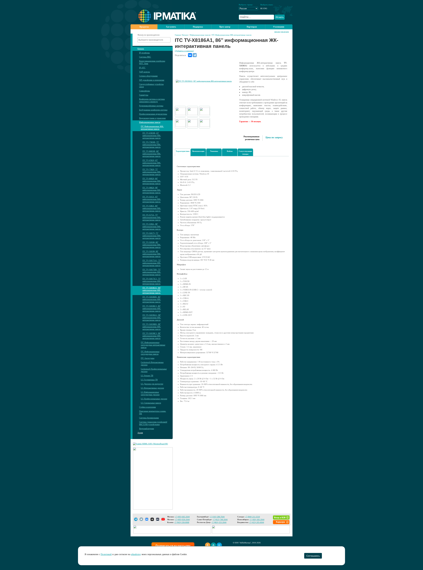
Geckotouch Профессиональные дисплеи (154, 370)
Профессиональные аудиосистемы (153, 114)
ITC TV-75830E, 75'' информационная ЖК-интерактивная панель (151, 144)
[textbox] (154, 40)
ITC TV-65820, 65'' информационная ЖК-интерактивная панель (151, 163)
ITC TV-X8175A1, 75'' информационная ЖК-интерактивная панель (151, 263)
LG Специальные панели (151, 403)
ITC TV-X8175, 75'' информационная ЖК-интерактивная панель (151, 235)
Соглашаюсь (313, 555)
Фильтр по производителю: (148, 35)
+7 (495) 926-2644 (182, 519)
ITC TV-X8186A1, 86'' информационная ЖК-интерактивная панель (151, 290)
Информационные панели (149, 122)
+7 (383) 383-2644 (257, 519)
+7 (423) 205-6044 (256, 522)
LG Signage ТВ (147, 375)
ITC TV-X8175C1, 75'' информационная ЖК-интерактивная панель (151, 281)
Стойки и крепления (147, 407)
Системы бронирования (149, 418)
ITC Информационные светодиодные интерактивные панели (153, 345)
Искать (280, 17)
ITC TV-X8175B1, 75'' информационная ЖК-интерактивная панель (151, 272)
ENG (265, 8)
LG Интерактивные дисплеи (152, 388)
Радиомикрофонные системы (151, 106)
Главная (178, 35)
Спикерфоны (144, 91)
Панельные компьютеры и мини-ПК (152, 412)
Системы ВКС (145, 57)
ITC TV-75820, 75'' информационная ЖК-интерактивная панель (151, 172)
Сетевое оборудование (148, 76)
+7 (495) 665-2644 (182, 517)
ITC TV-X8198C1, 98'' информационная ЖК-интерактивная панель (151, 336)
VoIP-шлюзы (144, 72)
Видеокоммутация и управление (152, 118)
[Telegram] (195, 55)
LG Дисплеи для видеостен (152, 384)
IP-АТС (142, 68)
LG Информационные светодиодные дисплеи (150, 393)
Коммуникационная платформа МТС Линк (152, 62)
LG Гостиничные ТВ (149, 380)
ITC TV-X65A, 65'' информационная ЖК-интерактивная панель (151, 199)
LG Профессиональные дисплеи (154, 399)
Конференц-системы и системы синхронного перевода (152, 100)
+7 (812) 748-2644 (220, 519)
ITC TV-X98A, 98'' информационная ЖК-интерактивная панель (151, 226)
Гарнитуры (143, 95)
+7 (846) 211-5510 (252, 517)
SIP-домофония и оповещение (151, 80)
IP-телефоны (144, 53)
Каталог (140, 49)
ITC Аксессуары (147, 358)
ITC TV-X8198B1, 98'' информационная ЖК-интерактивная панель (151, 326)
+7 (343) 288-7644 (217, 517)
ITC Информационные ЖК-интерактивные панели (152, 127)
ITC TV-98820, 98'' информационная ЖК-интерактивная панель (151, 190)
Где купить (171, 27)
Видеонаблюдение (146, 428)
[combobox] (154, 40)
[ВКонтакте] (190, 55)
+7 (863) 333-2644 (219, 522)
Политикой (106, 554)
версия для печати (281, 32)
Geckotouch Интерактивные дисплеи (152, 363)
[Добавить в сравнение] (184, 51)
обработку (136, 554)
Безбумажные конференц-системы (153, 110)
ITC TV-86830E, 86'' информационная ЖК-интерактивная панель (151, 153)
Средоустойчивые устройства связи (151, 85)
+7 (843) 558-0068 (181, 522)
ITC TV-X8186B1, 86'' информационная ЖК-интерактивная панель (151, 299)
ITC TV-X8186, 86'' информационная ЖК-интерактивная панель (151, 244)
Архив (140, 433)
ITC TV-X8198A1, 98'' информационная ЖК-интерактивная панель (151, 317)
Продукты (144, 27)
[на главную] (163, 22)
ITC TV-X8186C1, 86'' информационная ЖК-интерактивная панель (151, 308)
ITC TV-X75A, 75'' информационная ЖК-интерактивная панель (151, 217)
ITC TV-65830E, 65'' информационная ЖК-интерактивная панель (151, 135)
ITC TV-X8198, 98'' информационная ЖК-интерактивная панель (151, 254)
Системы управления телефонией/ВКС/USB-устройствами (153, 423)
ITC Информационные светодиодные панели (150, 352)
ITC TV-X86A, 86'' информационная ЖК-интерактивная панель (151, 208)
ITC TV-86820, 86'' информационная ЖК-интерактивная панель (151, 181)
